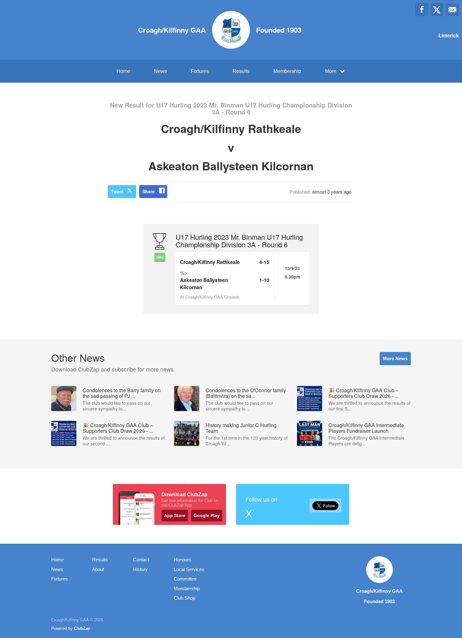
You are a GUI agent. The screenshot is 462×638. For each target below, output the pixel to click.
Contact (141, 559)
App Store (174, 515)
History (140, 569)
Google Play (207, 515)
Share (148, 191)
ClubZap (82, 628)
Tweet (117, 191)
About (98, 569)
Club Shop (184, 598)
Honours (182, 559)
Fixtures (200, 71)
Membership (287, 71)
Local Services (189, 569)
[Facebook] (421, 9)
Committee (185, 578)
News (160, 71)
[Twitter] (437, 9)
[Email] (452, 9)
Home (123, 71)
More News (395, 358)
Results (241, 71)
